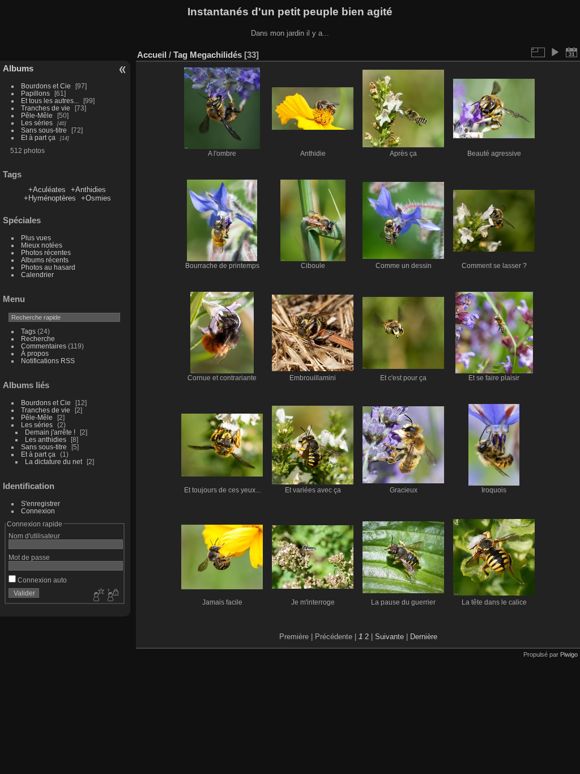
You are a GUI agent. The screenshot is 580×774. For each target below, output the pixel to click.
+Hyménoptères (50, 198)
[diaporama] (554, 52)
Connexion (38, 510)
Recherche (38, 338)
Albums (18, 68)
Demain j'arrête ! (50, 432)
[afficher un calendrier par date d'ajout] (571, 52)
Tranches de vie (45, 108)
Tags (28, 331)
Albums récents (45, 259)
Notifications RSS (48, 360)
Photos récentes (46, 252)
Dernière (423, 636)
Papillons (35, 93)
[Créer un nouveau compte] (97, 595)
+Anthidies (88, 189)
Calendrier (37, 274)
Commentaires (43, 346)
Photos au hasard (48, 267)
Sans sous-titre (44, 130)
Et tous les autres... (50, 100)
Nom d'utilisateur (34, 535)
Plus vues (36, 237)
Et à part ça (38, 137)
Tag (180, 54)
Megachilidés (216, 54)
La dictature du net (53, 461)
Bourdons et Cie (46, 86)
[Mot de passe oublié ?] (112, 595)
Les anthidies (45, 439)
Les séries (37, 122)
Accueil (152, 54)
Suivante (389, 636)
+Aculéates (47, 189)
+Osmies (96, 198)
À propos (35, 353)
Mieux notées (41, 245)
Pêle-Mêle (37, 115)
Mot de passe (29, 557)
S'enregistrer (40, 503)
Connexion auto (41, 580)
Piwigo (569, 654)
